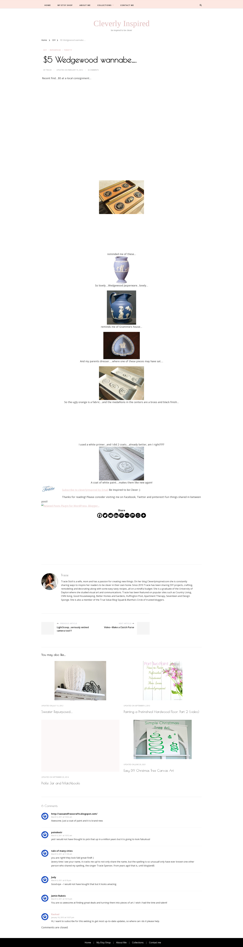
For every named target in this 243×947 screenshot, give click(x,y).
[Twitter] (105, 515)
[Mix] (132, 515)
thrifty (68, 50)
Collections (104, 5)
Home (47, 5)
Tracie (48, 70)
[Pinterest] (121, 515)
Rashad (55, 914)
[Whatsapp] (138, 515)
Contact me (127, 5)
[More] (143, 515)
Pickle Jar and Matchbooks (60, 783)
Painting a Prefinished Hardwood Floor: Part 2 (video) (161, 712)
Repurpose (55, 50)
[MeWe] (127, 515)
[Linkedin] (116, 515)
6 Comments (93, 70)
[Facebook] (99, 515)
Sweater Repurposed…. (57, 712)
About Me (84, 5)
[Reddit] (110, 515)
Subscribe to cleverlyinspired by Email (85, 489)
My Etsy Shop (65, 5)
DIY (45, 50)
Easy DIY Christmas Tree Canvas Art (149, 770)
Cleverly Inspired (122, 23)
